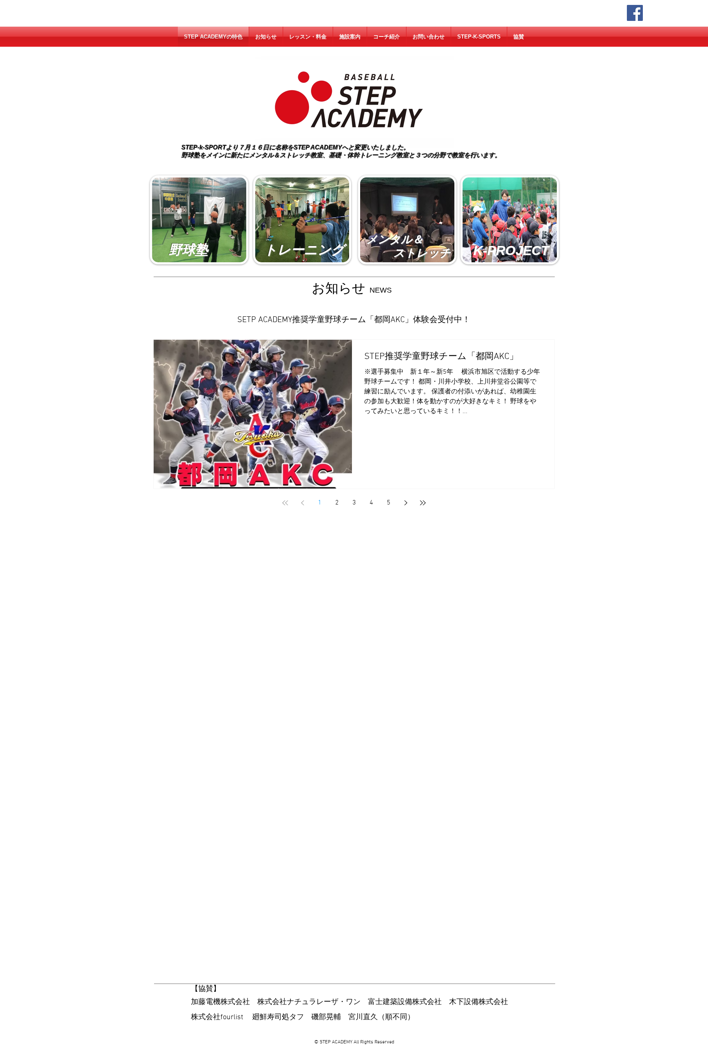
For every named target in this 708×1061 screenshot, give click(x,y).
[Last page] (422, 502)
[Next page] (405, 502)
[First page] (285, 502)
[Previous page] (302, 502)
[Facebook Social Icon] (635, 13)
